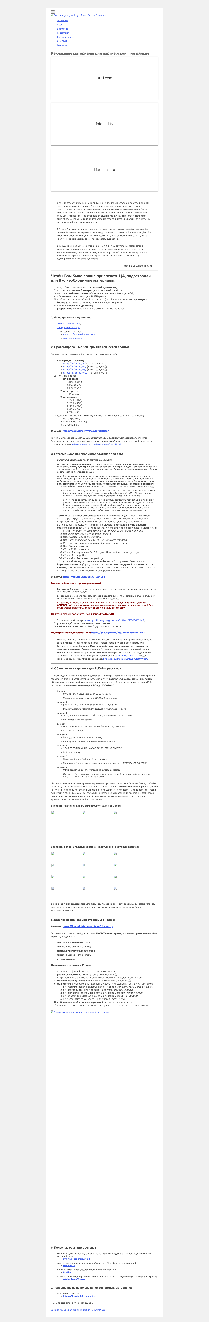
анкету (89, 620)
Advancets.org (79, 444)
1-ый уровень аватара (68, 323)
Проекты (61, 24)
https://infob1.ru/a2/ (74, 366)
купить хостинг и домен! (76, 1258)
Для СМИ (62, 41)
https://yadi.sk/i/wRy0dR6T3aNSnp (83, 576)
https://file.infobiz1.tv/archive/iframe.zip (88, 926)
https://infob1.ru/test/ (75, 372)
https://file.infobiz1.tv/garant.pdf (80, 1296)
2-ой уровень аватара (68, 327)
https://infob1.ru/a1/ (74, 363)
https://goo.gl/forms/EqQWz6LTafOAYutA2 (119, 620)
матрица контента (72, 338)
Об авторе (62, 20)
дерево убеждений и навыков (79, 334)
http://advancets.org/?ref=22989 (104, 444)
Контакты (62, 45)
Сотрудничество (65, 37)
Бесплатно (62, 28)
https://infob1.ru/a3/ (74, 369)
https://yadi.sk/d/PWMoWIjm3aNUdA (86, 430)
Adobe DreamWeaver (74, 1279)
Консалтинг (63, 32)
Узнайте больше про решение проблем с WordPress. (78, 1310)
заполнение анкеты (125, 655)
